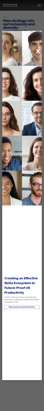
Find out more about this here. (22, 307)
